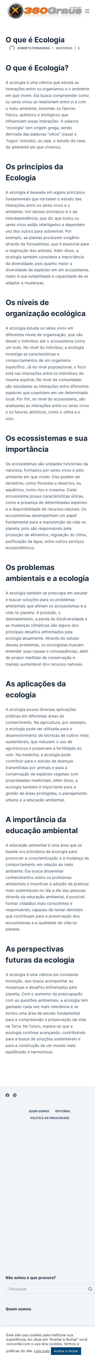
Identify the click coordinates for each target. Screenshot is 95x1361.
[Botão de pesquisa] (90, 1289)
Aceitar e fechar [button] (66, 1351)
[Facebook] (7, 1095)
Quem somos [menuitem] (39, 1111)
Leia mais (42, 1351)
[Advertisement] (47, 1214)
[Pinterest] (15, 1095)
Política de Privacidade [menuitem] (49, 1118)
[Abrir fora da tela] (87, 11)
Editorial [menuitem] (63, 1111)
